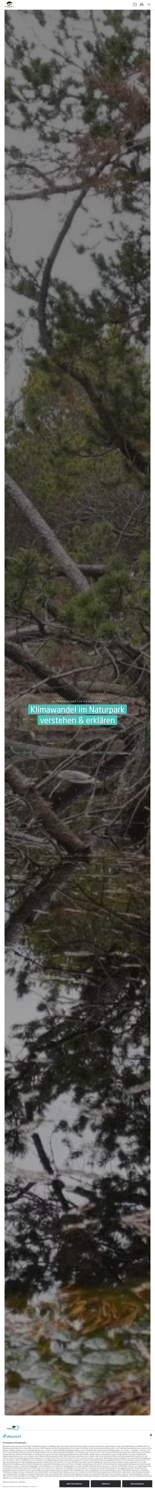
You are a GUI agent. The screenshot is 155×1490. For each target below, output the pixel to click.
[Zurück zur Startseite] (9, 4)
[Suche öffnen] (141, 4)
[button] (148, 4)
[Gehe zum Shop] (135, 4)
